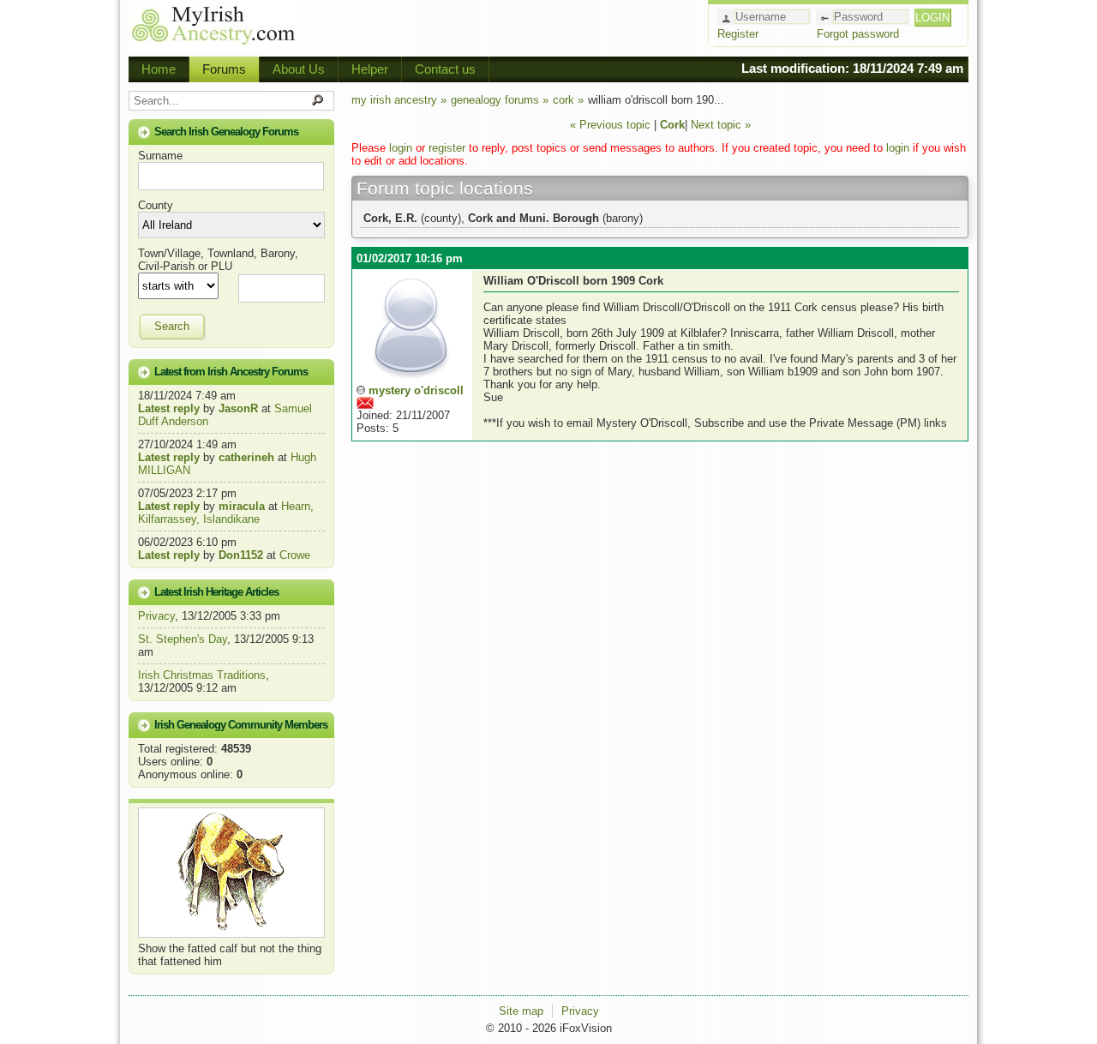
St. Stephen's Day (182, 639)
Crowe (294, 555)
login (400, 147)
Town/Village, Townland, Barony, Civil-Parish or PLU (218, 260)
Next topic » (721, 124)
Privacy (156, 615)
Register (737, 33)
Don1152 (241, 555)
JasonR (238, 408)
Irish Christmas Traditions (202, 675)
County (155, 205)
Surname (160, 155)
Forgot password (858, 33)
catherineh (246, 457)
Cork (672, 124)
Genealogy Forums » (499, 99)
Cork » (568, 99)
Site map (521, 1011)
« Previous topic (610, 124)
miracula (242, 506)
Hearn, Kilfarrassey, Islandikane (226, 512)
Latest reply (169, 408)
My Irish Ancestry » (399, 99)
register (447, 147)
